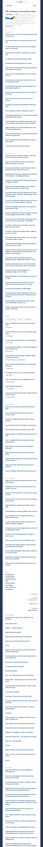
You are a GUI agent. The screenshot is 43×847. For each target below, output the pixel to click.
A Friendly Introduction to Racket (15, 666)
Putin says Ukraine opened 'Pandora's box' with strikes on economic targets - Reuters (21, 238)
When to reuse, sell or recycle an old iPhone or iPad (20, 540)
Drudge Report (10, 577)
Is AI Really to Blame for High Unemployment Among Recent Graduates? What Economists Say (21, 795)
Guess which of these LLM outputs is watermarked (20, 728)
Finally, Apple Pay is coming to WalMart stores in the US (21, 511)
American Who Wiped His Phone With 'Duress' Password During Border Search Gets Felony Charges (21, 844)
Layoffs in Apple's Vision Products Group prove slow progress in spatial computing (20, 522)
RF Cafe (8, 745)
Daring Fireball (10, 583)
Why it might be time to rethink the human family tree (20, 723)
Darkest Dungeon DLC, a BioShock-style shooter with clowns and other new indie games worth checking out (21, 122)
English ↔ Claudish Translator (14, 628)
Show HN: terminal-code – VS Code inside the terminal (21, 737)
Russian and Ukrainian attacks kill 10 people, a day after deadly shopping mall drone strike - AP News (21, 214)
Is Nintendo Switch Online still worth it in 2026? (19, 63)
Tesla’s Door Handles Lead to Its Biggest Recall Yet (20, 379)
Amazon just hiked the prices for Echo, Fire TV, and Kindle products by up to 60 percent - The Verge (20, 283)
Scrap (7, 645)
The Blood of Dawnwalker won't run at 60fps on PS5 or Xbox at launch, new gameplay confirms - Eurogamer (21, 265)
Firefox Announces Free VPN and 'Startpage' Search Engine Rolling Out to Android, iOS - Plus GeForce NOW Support (21, 802)
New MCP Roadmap (11, 671)
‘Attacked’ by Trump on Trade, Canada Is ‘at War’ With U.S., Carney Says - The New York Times (21, 156)
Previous (9, 5)
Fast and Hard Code (11, 623)
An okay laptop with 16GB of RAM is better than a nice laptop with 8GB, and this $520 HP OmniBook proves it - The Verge (21, 294)
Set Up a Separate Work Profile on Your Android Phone (21, 340)
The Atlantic (9, 589)
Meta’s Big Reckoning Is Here (14, 386)
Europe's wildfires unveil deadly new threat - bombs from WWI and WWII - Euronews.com (20, 302)
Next (35, 5)
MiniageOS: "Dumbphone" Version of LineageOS (19, 732)
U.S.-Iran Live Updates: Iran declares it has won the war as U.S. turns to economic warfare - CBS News (21, 201)
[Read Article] (16, 14)
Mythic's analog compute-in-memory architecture (20, 750)
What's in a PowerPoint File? (14, 741)
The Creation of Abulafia (12, 692)
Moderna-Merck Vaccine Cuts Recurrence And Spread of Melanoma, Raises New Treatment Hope (21, 789)
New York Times (11, 587)
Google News (10, 575)
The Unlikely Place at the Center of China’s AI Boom (20, 373)
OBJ (7, 581)
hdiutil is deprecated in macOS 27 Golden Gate (19, 637)
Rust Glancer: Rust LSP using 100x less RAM (18, 696)
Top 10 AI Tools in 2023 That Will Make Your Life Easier (21, 425)
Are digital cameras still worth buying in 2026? (19, 59)
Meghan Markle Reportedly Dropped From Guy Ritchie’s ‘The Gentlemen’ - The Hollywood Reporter (21, 175)
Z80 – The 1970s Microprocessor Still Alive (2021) (20, 675)
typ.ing (7, 760)
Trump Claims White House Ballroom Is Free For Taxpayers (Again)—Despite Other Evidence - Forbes (21, 258)
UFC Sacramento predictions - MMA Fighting (18, 288)
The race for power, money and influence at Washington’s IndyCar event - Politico (18, 271)
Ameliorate (9, 713)
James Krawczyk (33, 610)
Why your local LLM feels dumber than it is (18, 641)
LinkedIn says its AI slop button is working (17, 146)
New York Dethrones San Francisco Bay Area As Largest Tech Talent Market (19, 809)
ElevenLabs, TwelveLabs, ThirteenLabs (17, 662)
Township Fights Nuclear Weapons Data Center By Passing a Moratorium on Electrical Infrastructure (20, 832)
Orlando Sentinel (11, 579)
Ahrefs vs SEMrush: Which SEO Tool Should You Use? (21, 471)
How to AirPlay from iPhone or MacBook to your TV (20, 111)
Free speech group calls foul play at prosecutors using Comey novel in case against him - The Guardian (21, 220)
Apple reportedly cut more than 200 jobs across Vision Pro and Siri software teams (21, 128)
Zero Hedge (9, 585)
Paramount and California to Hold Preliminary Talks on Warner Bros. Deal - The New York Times (21, 169)
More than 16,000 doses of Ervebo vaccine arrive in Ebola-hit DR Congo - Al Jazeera (20, 162)
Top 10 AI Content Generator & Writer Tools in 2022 (20, 430)
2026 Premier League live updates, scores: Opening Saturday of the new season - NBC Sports (20, 187)
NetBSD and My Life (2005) (13, 632)
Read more (9, 26)
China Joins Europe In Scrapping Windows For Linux (20, 827)
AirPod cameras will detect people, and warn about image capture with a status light (21, 545)
